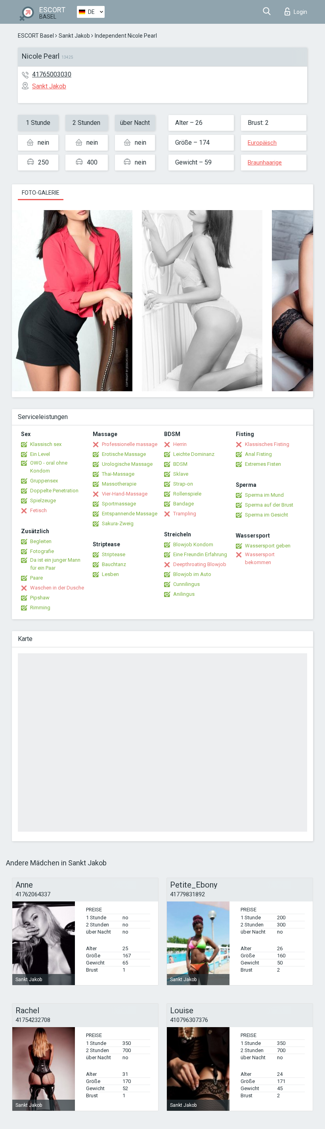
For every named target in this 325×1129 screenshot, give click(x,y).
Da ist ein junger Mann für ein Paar (55, 564)
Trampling (184, 514)
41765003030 (51, 74)
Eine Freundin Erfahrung (200, 554)
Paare (36, 578)
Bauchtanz (114, 564)
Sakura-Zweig (118, 523)
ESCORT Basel (36, 36)
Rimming (40, 607)
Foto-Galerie (40, 192)
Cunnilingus (186, 584)
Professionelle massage (129, 444)
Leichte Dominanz (193, 454)
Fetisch (38, 510)
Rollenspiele (187, 494)
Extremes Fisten (263, 464)
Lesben (110, 574)
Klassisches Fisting (267, 444)
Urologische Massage (127, 464)
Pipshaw (40, 598)
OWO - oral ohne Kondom (48, 467)
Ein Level (40, 454)
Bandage (183, 504)
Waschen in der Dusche (57, 588)
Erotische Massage (124, 454)
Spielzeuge (43, 500)
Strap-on (183, 484)
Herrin (180, 444)
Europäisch (262, 142)
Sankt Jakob (74, 36)
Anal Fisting (258, 454)
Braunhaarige (265, 162)
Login (300, 12)
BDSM (180, 464)
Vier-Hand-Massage (124, 494)
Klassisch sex (45, 444)
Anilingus (184, 594)
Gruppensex (44, 481)
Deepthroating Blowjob (199, 564)
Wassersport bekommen (260, 558)
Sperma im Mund (264, 495)
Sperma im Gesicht (266, 515)
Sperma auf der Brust (269, 505)
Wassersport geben (268, 546)
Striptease (113, 554)
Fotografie (42, 551)
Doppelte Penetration (54, 491)
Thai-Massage (118, 474)
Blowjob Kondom (193, 544)
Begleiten (41, 541)
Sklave (180, 474)
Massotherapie (119, 484)
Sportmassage (119, 504)
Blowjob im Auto (192, 574)
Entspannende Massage (129, 514)
